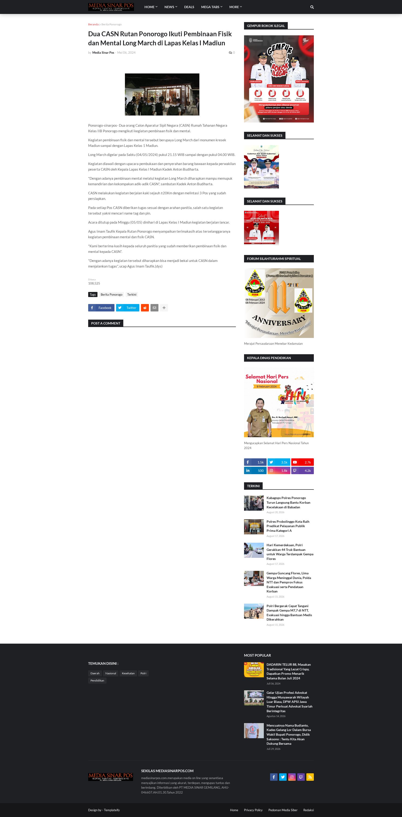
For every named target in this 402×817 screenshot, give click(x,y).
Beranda (93, 24)
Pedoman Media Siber (283, 810)
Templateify (112, 810)
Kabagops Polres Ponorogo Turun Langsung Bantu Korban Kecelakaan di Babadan (288, 502)
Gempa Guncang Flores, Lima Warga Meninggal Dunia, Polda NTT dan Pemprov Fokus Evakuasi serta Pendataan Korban (289, 582)
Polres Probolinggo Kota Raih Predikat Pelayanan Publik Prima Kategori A (288, 526)
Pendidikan (97, 680)
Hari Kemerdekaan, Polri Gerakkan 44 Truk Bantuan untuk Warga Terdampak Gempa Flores (290, 552)
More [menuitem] (234, 7)
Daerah (95, 673)
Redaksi (308, 810)
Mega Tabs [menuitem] (210, 7)
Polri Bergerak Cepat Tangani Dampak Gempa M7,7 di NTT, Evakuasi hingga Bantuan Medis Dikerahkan (289, 613)
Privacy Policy (253, 810)
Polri (143, 673)
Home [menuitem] (149, 7)
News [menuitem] (169, 7)
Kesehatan (128, 673)
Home (234, 810)
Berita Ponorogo (111, 24)
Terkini (131, 294)
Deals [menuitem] (189, 7)
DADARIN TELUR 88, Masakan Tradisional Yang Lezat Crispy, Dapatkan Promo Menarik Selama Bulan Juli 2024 (289, 671)
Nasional (110, 673)
